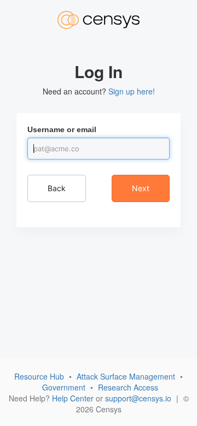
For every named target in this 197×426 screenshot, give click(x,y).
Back (57, 188)
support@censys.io (138, 398)
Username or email (61, 129)
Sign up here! (131, 91)
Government (63, 387)
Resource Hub (39, 376)
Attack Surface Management (126, 376)
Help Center (73, 398)
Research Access (128, 387)
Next (140, 188)
